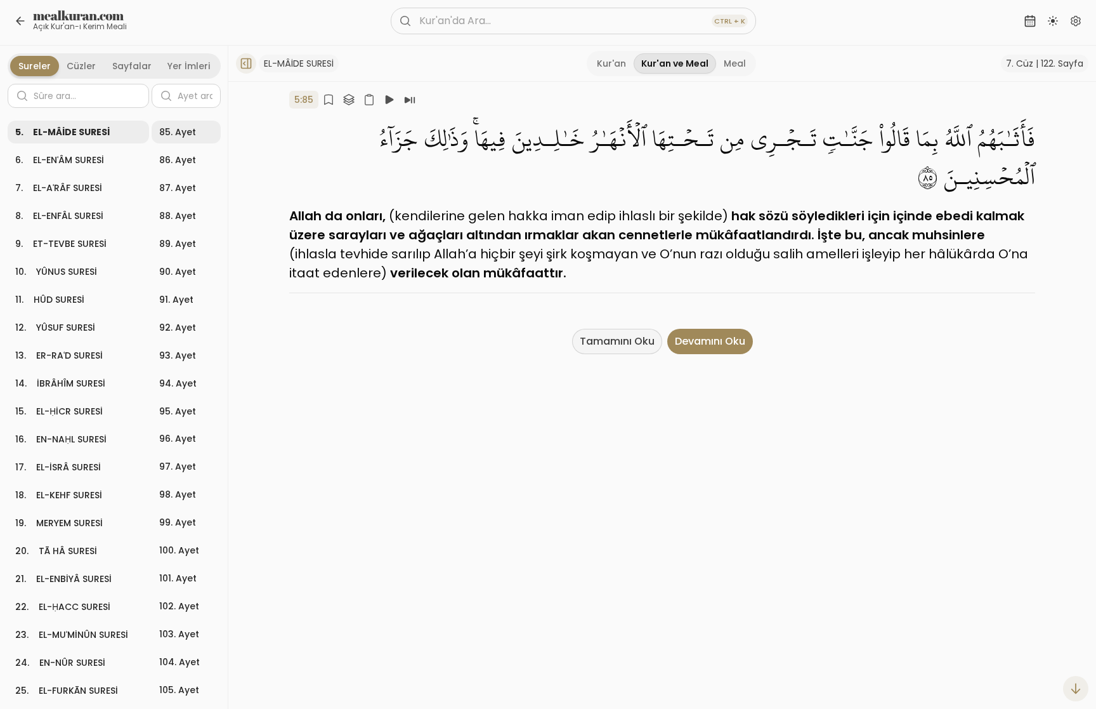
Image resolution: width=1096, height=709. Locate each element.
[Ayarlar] (1076, 21)
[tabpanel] (114, 390)
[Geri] (20, 21)
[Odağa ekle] (349, 99)
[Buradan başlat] (389, 99)
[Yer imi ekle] (328, 99)
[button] (78, 132)
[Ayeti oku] (410, 99)
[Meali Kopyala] (369, 99)
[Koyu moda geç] (1053, 21)
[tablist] (671, 63)
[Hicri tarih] (1030, 21)
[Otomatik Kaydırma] (1075, 688)
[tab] (611, 63)
